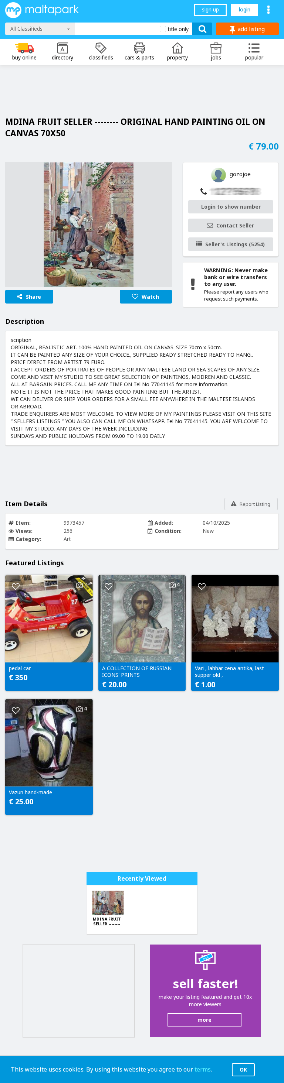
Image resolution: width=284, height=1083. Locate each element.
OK (243, 1069)
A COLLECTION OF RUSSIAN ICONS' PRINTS (137, 671)
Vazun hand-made (30, 792)
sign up (210, 9)
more (204, 1019)
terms (203, 1069)
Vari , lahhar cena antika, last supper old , (229, 671)
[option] (88, 224)
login (244, 9)
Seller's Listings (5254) (235, 244)
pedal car (20, 668)
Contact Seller (235, 225)
